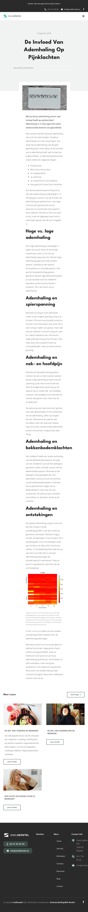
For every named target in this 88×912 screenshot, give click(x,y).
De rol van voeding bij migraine (21, 731)
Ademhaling (18, 68)
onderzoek (36, 631)
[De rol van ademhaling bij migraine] (65, 714)
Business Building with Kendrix (62, 902)
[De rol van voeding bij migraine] (22, 714)
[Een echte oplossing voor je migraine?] (22, 780)
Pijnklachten (29, 68)
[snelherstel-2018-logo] (12, 15)
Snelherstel (17, 902)
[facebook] (84, 9)
